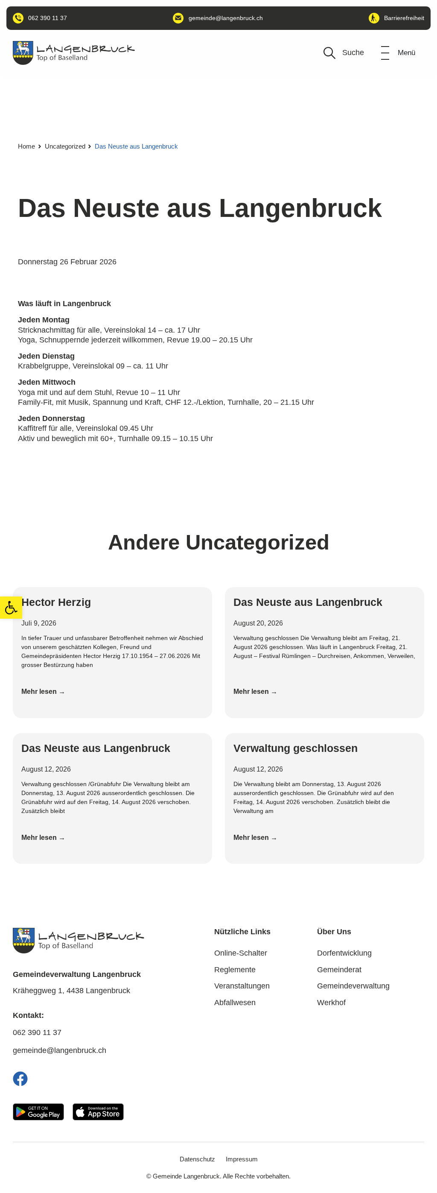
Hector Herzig (56, 602)
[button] (11, 607)
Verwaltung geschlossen (295, 748)
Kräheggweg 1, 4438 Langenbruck (71, 990)
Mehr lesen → (43, 691)
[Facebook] (20, 1078)
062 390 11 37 (37, 1032)
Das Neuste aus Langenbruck (307, 602)
